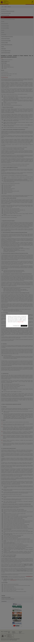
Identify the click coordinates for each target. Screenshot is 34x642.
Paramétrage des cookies (16, 325)
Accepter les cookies (24, 325)
